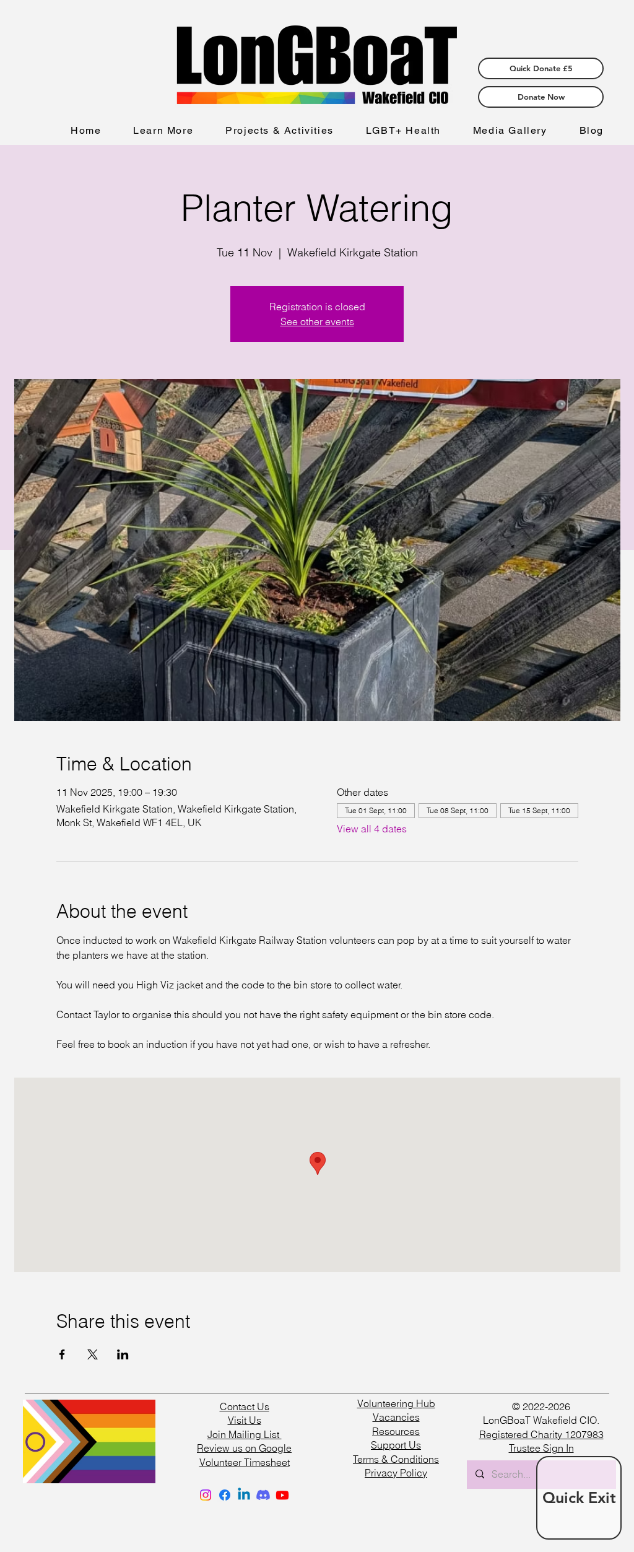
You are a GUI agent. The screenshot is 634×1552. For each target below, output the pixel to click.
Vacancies (396, 1417)
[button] (163, 131)
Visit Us (244, 1420)
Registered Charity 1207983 (541, 1434)
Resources (396, 1431)
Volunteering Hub (396, 1403)
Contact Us (244, 1406)
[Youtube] (282, 1495)
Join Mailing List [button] (244, 1434)
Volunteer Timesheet (244, 1462)
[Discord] (263, 1495)
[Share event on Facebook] (62, 1354)
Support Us (396, 1445)
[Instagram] (205, 1495)
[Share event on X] (92, 1354)
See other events (317, 321)
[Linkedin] (244, 1495)
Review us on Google (244, 1448)
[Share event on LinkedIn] (123, 1354)
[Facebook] (224, 1495)
